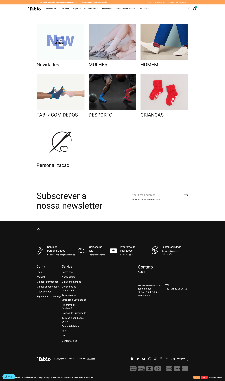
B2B (64, 336)
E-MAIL (141, 272)
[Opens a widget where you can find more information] (8, 377)
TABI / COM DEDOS (57, 115)
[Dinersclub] (157, 369)
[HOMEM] (164, 42)
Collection (49, 8)
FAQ (64, 331)
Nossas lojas (68, 277)
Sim (196, 377)
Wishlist (41, 277)
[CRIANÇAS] (164, 92)
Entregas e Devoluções (74, 300)
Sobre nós (143, 8)
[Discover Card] (141, 369)
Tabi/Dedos (64, 8)
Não (204, 377)
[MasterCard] (169, 369)
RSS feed (91, 358)
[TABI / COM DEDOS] (60, 92)
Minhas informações (47, 282)
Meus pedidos (44, 291)
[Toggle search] (189, 8)
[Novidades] (60, 42)
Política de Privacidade (74, 313)
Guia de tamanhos (71, 282)
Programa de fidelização (127, 249)
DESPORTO (100, 115)
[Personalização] (60, 142)
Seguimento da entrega (49, 296)
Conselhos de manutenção (69, 288)
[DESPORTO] (113, 92)
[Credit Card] (185, 369)
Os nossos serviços (124, 8)
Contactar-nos (69, 341)
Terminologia (69, 295)
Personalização (53, 165)
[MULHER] (113, 42)
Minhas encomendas (48, 286)
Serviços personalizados (56, 249)
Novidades (48, 64)
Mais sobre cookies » (215, 377)
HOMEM (149, 64)
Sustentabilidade (91, 8)
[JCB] (149, 369)
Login (39, 272)
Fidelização (107, 8)
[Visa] (177, 369)
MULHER (98, 64)
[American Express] (133, 369)
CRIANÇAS (152, 115)
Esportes (77, 8)
